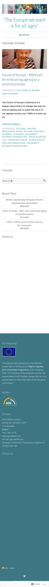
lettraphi (36, 90)
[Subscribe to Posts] (3, 568)
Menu (26, 35)
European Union (18, 140)
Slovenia (19, 134)
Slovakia (7, 134)
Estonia (20, 128)
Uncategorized (37, 137)
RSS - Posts (9, 568)
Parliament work (12, 131)
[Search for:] (24, 181)
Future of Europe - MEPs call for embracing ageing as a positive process (22, 79)
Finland (31, 128)
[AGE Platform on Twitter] (24, 576)
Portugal (39, 131)
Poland (28, 131)
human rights (37, 140)
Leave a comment (10, 93)
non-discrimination (13, 143)
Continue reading (11, 123)
